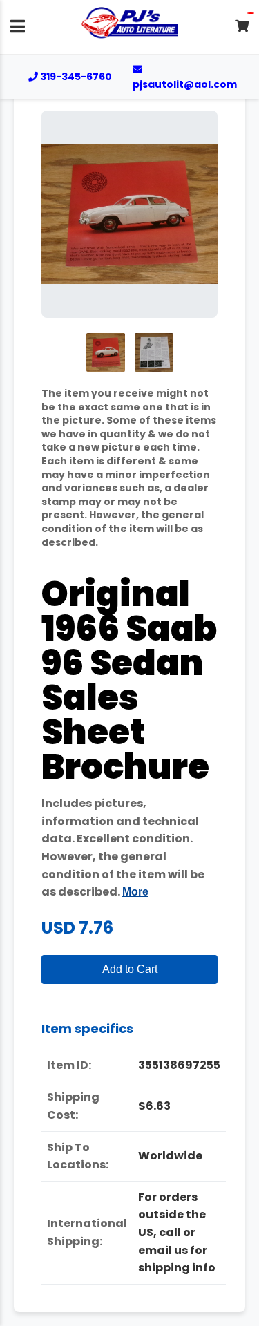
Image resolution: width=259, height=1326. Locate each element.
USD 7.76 (77, 927)
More (135, 892)
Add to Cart (129, 969)
